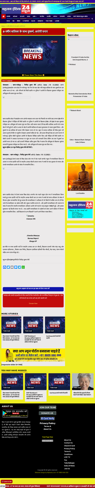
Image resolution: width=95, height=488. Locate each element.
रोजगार (8, 21)
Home (8, 16)
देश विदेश (42, 16)
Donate (40, 21)
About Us (67, 440)
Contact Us (68, 443)
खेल (13, 21)
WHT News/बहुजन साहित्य (80, 16)
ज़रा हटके (22, 16)
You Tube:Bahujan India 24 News (69, 463)
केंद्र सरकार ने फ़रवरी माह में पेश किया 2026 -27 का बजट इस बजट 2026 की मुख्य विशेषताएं (11, 338)
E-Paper (26, 21)
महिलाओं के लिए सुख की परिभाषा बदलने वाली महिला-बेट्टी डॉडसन (82, 394)
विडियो (18, 21)
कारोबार (69, 16)
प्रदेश (34, 16)
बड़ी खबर (15, 16)
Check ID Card (69, 446)
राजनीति (49, 16)
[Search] (92, 18)
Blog (33, 21)
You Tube (49, 21)
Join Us (67, 469)
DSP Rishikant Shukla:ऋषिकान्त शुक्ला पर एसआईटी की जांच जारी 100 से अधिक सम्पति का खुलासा (33, 339)
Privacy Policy (69, 449)
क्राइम (28, 16)
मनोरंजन (55, 16)
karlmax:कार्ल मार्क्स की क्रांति (59, 393)
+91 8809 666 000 (62, 472)
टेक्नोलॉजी (62, 16)
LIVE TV (67, 457)
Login (57, 21)
